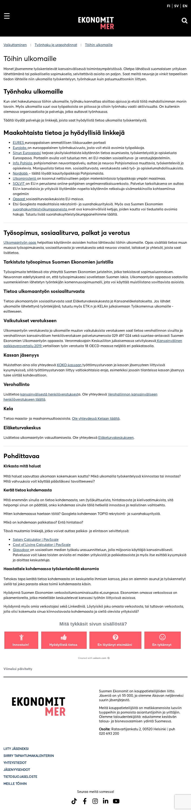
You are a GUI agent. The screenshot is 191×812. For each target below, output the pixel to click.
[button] (21, 640)
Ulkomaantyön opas (19, 242)
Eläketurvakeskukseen (116, 437)
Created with (92, 658)
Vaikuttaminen (15, 45)
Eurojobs (20, 147)
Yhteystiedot (15, 763)
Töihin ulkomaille (99, 45)
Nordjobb (21, 173)
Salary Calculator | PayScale (35, 539)
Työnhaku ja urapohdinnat (56, 45)
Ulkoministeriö (25, 178)
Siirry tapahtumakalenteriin (28, 756)
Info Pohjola (22, 163)
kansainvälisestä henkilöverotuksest (49, 394)
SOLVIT (19, 183)
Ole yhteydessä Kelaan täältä (95, 418)
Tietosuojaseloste (20, 777)
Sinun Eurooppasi (27, 153)
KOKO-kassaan (69, 365)
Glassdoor (21, 550)
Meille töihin (15, 784)
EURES (19, 142)
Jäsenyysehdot (16, 770)
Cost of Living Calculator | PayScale (42, 544)
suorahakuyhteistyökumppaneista (40, 209)
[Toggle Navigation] (8, 24)
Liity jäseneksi (16, 749)
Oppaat (19, 199)
